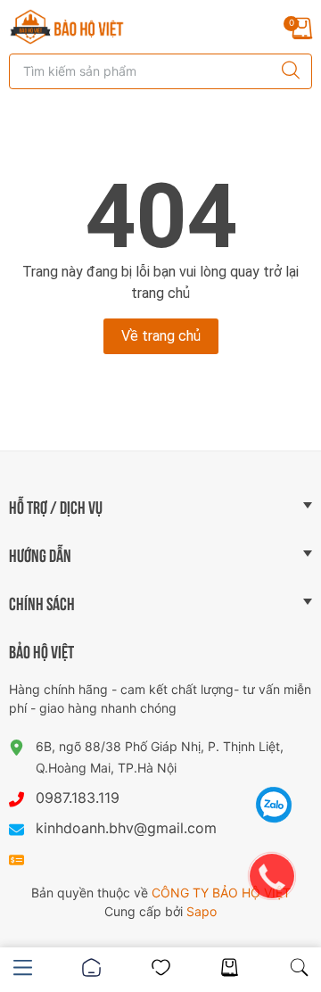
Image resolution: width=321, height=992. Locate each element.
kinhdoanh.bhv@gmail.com (126, 828)
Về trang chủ (161, 335)
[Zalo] (274, 805)
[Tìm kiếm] (286, 71)
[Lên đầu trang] (274, 760)
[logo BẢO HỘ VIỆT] (67, 27)
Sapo (201, 911)
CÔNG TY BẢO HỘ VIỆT (221, 892)
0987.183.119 (77, 797)
